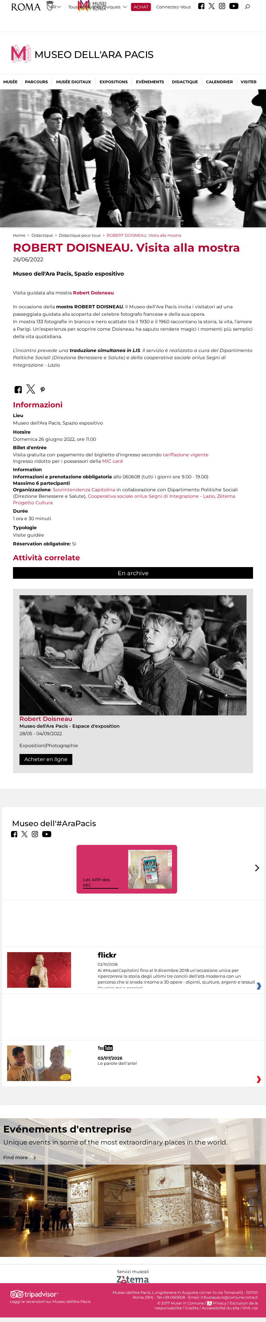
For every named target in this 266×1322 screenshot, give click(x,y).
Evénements (150, 81)
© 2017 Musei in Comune (180, 1303)
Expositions (114, 81)
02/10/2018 (176, 976)
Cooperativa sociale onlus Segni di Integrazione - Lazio (151, 496)
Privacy (219, 1303)
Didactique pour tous (80, 235)
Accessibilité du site (220, 1308)
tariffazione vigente (186, 455)
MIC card (112, 461)
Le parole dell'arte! (117, 1063)
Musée (10, 81)
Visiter (249, 81)
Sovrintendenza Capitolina (84, 490)
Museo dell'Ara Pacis (94, 55)
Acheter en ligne (45, 759)
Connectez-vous (173, 6)
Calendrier (219, 81)
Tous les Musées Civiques (94, 6)
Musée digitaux (73, 81)
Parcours (36, 81)
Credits (192, 1308)
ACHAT (141, 6)
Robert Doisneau (93, 293)
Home (19, 235)
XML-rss (250, 1308)
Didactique (185, 81)
